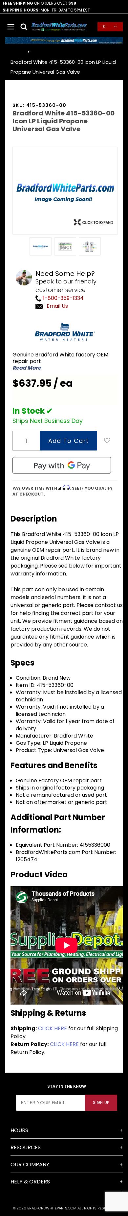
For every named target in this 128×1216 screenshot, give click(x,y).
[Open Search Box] (24, 26)
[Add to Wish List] (107, 440)
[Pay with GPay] (61, 465)
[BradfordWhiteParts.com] (59, 26)
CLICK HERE (52, 1028)
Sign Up (101, 1102)
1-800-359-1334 (63, 298)
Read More (26, 368)
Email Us (57, 306)
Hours (19, 1130)
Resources (26, 1147)
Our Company (30, 1164)
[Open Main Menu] (11, 26)
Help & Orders (30, 1181)
